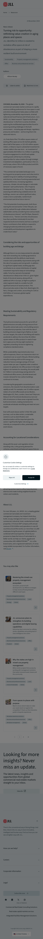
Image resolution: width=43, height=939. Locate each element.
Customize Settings (21, 484)
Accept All (31, 478)
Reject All (12, 478)
